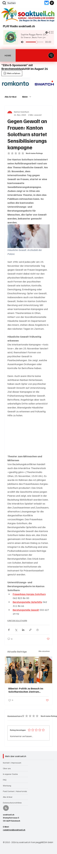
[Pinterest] (52, 3)
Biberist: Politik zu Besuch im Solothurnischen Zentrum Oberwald (25, 690)
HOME (8, 55)
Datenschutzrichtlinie (12, 802)
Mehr (25, 96)
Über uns (7, 768)
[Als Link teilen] (30, 629)
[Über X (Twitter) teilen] (16, 629)
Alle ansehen (44, 651)
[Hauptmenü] (51, 55)
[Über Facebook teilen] (8, 629)
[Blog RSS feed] (6, 808)
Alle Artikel (10, 96)
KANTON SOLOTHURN (17, 620)
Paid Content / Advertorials (15, 791)
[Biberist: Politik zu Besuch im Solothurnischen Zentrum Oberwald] (28, 670)
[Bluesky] (46, 3)
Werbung (7, 785)
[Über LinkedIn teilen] (23, 629)
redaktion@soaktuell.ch (14, 830)
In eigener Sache (10, 774)
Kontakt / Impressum (12, 762)
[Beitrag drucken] (37, 629)
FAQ (4, 779)
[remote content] (28, 435)
